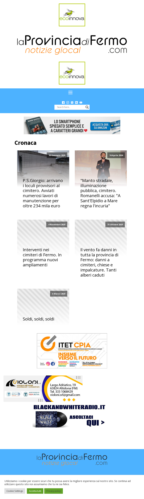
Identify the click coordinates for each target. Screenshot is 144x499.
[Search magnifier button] (87, 107)
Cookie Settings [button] (14, 490)
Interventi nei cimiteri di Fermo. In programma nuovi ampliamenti (42, 257)
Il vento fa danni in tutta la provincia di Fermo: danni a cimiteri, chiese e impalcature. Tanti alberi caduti (99, 262)
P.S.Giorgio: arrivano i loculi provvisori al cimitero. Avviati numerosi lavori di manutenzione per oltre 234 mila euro (43, 193)
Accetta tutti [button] (35, 490)
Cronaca (25, 143)
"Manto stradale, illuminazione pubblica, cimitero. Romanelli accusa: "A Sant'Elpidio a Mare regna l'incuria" (100, 193)
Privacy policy (53, 490)
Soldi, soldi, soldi (38, 319)
